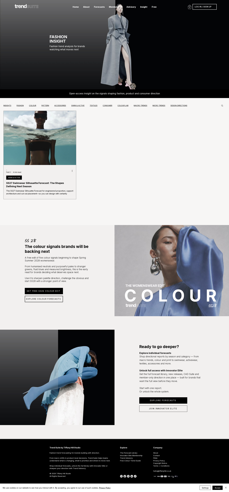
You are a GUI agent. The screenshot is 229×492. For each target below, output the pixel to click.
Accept (217, 487)
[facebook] (125, 476)
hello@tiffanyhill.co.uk (162, 471)
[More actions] (73, 171)
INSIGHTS (7, 105)
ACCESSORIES (60, 105)
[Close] (225, 488)
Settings (205, 487)
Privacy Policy (105, 487)
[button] (86, 6)
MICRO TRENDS (159, 105)
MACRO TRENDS (140, 105)
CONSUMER (107, 105)
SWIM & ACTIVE (77, 105)
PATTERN (45, 105)
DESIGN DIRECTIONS (179, 105)
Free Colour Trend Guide (130, 461)
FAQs (155, 458)
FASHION (20, 105)
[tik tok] (135, 476)
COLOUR (32, 105)
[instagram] (121, 476)
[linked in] (131, 476)
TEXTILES (93, 105)
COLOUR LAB (123, 105)
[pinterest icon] (128, 476)
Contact (156, 455)
